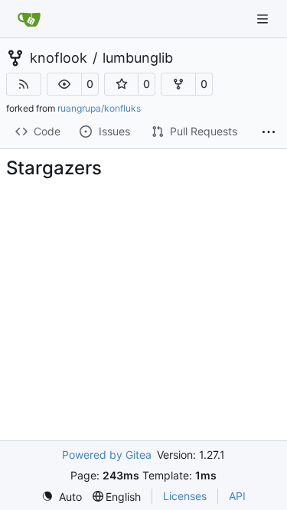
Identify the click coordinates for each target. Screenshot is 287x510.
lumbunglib (138, 58)
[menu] (61, 496)
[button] (64, 84)
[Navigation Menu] (264, 18)
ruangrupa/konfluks (99, 108)
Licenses (185, 495)
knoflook (58, 58)
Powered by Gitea (107, 454)
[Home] (29, 19)
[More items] (268, 132)
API (237, 495)
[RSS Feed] (23, 84)
